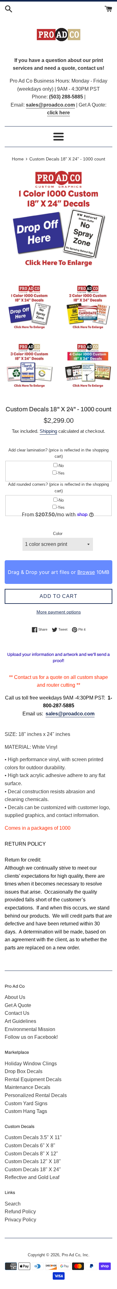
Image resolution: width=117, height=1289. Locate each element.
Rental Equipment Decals (33, 1079)
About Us (15, 997)
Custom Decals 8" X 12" (31, 1153)
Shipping (48, 431)
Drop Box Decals (23, 1071)
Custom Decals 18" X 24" (33, 1169)
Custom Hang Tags (26, 1111)
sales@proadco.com (70, 713)
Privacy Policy (20, 1219)
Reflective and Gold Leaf (32, 1177)
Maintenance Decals (27, 1087)
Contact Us (17, 1013)
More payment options (59, 611)
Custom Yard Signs (26, 1103)
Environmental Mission (30, 1029)
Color (57, 533)
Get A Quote (18, 1005)
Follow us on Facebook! (31, 1037)
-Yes (60, 473)
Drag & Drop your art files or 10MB (58, 572)
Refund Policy (20, 1211)
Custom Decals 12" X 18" (33, 1161)
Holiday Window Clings (31, 1063)
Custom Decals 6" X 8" (30, 1145)
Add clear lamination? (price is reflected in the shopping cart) (58, 453)
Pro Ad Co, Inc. (76, 1255)
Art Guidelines (20, 1021)
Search (13, 1203)
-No (60, 465)
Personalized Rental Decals (36, 1095)
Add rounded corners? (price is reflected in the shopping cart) (58, 487)
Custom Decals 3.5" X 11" (33, 1137)
